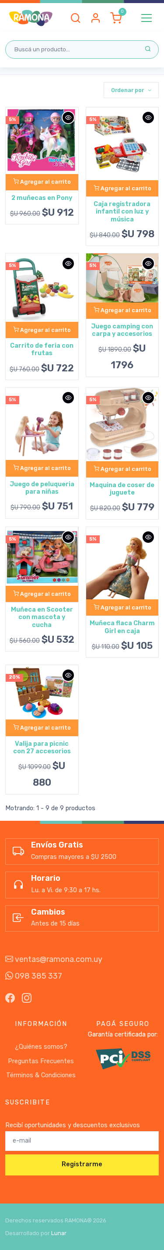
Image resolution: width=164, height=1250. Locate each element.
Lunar (58, 1233)
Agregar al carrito (45, 181)
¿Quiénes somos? (41, 1047)
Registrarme (82, 1164)
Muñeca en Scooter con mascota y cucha (42, 617)
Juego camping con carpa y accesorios (122, 330)
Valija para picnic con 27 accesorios (42, 747)
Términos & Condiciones (41, 1075)
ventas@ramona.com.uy (57, 959)
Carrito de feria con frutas (41, 349)
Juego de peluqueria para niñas (42, 488)
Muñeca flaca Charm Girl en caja (122, 627)
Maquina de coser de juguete (122, 488)
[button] (75, 18)
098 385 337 (37, 976)
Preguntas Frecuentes (41, 1061)
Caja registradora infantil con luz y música (122, 211)
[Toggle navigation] (146, 18)
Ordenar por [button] (128, 90)
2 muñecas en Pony (41, 198)
